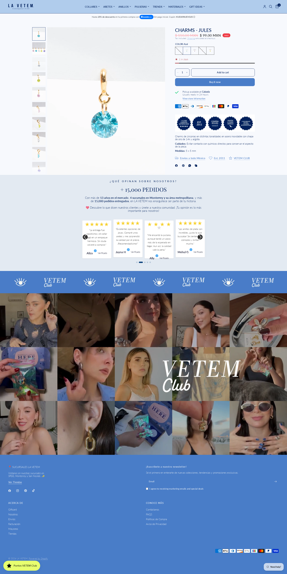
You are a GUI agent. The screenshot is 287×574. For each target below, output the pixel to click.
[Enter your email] (275, 481)
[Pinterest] (184, 166)
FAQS (149, 514)
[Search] (270, 6)
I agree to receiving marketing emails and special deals (176, 489)
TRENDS (157, 6)
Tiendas (12, 533)
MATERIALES (175, 6)
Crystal (179, 51)
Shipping (191, 38)
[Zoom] (158, 34)
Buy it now (215, 82)
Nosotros (13, 514)
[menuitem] (92, 6)
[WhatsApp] (190, 166)
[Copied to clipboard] (197, 166)
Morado (195, 51)
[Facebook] (177, 166)
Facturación (14, 523)
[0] (276, 6)
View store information (194, 98)
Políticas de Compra (156, 519)
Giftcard (12, 509)
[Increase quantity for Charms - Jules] (186, 72)
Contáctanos (152, 509)
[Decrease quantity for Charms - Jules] (177, 72)
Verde (210, 51)
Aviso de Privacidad (156, 523)
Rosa (202, 51)
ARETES (107, 6)
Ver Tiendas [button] (15, 482)
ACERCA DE (15, 503)
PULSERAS (141, 6)
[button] (85, 237)
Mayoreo (13, 528)
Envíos (11, 519)
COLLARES (91, 6)
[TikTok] (36, 490)
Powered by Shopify (38, 558)
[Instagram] (20, 490)
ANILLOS (123, 6)
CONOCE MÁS (155, 503)
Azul (187, 51)
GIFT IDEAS (195, 6)
